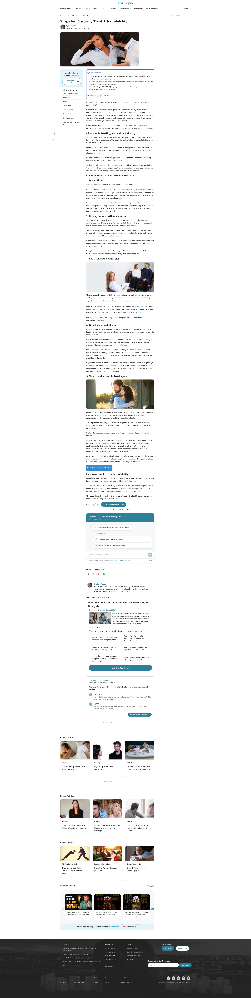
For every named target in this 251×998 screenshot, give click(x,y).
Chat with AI (107, 95)
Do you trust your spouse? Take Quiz (99, 468)
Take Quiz (66, 122)
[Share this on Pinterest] (54, 142)
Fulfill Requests (68, 110)
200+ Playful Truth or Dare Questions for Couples (78, 958)
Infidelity (65, 763)
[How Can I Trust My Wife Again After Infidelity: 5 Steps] (139, 809)
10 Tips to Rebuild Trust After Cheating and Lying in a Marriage (107, 828)
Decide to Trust (68, 114)
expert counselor (93, 301)
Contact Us (108, 978)
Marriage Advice (110, 952)
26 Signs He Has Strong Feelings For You (75, 954)
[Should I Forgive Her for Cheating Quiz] (139, 860)
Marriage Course (132, 948)
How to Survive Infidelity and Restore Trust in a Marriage (74, 826)
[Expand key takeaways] (152, 72)
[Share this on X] (54, 130)
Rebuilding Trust (68, 118)
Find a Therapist (125, 560)
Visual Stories (109, 966)
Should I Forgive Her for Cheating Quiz (137, 869)
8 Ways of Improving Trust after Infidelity (73, 768)
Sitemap (162, 983)
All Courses (130, 959)
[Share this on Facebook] (54, 125)
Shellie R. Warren (73, 26)
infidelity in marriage (132, 312)
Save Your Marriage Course (114, 504)
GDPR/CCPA (108, 982)
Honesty (66, 101)
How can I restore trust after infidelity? (111, 539)
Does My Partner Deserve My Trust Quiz (105, 869)
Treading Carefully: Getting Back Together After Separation (81, 961)
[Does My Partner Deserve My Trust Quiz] (107, 860)
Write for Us (182, 948)
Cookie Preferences (126, 982)
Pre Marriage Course (133, 956)
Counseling (67, 106)
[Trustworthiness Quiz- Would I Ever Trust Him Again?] (75, 860)
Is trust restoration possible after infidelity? (113, 545)
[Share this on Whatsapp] (54, 136)
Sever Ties (66, 97)
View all (150, 886)
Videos (107, 963)
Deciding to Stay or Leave (102, 864)
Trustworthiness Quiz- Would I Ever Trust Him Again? (72, 871)
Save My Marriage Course (135, 952)
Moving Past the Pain (134, 864)
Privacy (62, 982)
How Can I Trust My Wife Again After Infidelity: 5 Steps (137, 828)
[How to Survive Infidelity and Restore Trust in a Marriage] (75, 809)
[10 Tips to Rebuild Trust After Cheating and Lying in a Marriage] (107, 809)
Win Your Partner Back (69, 864)
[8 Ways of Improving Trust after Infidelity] (75, 750)
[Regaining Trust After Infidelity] (107, 750)
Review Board (78, 978)
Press (96, 978)
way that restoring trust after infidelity (136, 189)
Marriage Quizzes (110, 956)
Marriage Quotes (110, 959)
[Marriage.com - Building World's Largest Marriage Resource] (125, 4)
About (62, 978)
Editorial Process (79, 982)
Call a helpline (115, 560)
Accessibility (124, 978)
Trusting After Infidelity (71, 93)
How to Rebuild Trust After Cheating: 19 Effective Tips (138, 768)
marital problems (140, 306)
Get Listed (167, 948)
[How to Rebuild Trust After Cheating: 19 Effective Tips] (139, 750)
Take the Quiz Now (120, 667)
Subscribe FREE (70, 81)
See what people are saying (138, 714)
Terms (150, 560)
